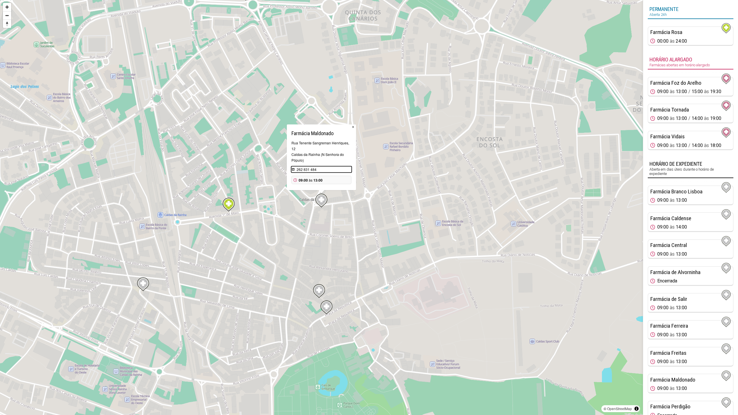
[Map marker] (229, 205)
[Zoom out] (7, 15)
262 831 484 (307, 169)
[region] (321, 207)
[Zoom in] (7, 7)
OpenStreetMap (619, 408)
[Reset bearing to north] (7, 24)
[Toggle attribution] (636, 408)
